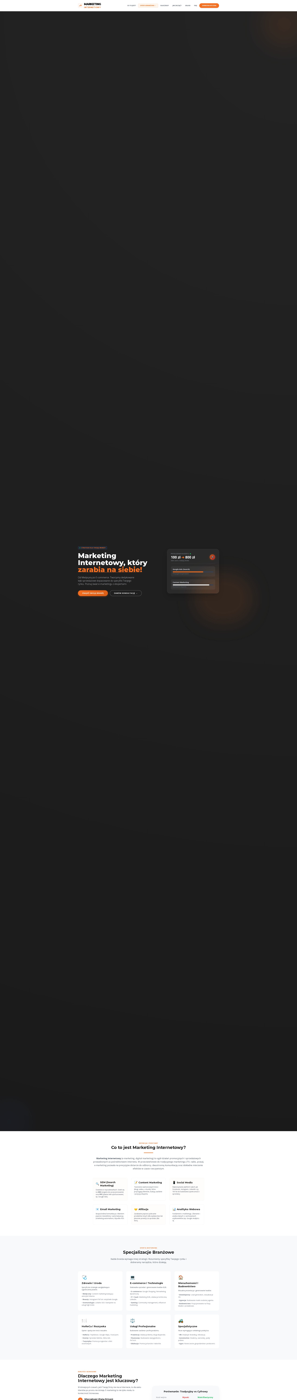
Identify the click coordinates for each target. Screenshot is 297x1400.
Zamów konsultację (126, 593)
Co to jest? (131, 6)
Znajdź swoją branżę (93, 593)
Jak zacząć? (177, 6)
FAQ (195, 6)
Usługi (187, 6)
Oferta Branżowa (147, 6)
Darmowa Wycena (209, 6)
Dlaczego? (164, 6)
